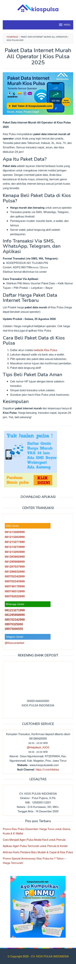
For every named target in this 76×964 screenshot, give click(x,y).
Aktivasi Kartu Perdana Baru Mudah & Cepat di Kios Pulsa (38, 852)
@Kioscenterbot (14, 643)
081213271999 (15, 610)
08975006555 (14, 628)
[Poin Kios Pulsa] (38, 906)
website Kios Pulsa (45, 350)
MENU (67, 25)
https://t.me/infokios (47, 769)
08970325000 (14, 624)
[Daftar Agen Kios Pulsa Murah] (30, 459)
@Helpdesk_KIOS (38, 747)
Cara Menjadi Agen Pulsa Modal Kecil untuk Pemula (34, 839)
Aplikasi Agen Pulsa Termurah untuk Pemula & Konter (35, 846)
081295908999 (15, 614)
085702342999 (15, 619)
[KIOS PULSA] (38, 8)
